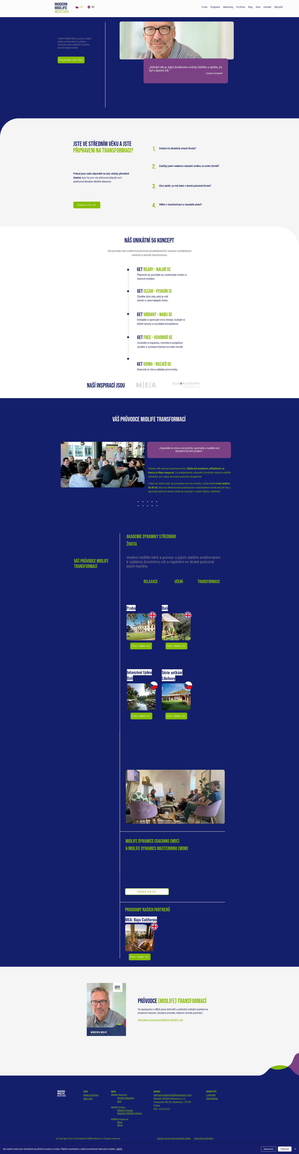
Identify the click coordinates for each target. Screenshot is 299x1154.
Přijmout (285, 1149)
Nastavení (268, 1149)
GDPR (119, 1149)
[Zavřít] (295, 1149)
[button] (215, 7)
